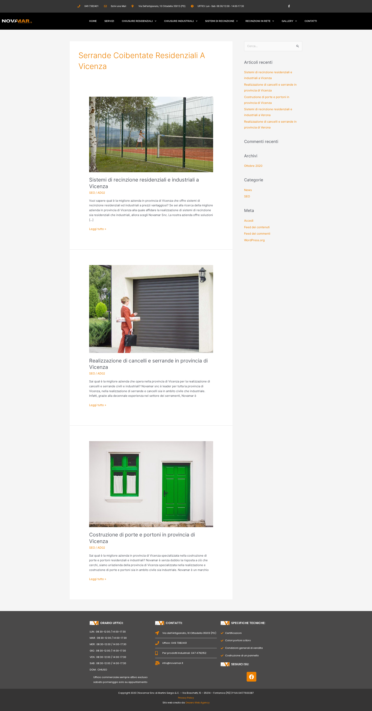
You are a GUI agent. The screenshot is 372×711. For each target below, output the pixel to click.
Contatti (311, 21)
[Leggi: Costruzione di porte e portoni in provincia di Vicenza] (151, 484)
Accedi (248, 220)
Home (93, 21)
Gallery (287, 21)
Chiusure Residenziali (137, 21)
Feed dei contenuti (257, 227)
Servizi (109, 21)
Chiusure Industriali (179, 21)
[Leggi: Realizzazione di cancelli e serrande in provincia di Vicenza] (151, 309)
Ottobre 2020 (253, 166)
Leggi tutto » (97, 229)
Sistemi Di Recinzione (219, 21)
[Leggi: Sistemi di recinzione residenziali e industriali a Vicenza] (151, 134)
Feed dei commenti (257, 233)
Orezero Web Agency (197, 702)
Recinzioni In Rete (257, 21)
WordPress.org (254, 240)
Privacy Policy (186, 697)
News (248, 190)
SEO (92, 193)
